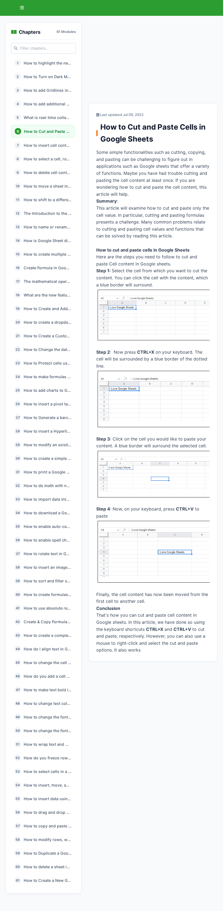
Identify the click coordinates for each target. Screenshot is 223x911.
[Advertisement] (153, 61)
